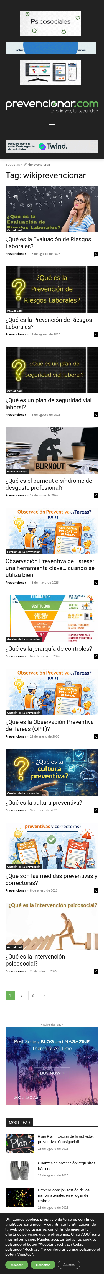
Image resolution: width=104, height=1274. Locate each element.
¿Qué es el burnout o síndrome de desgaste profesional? (49, 484)
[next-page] (44, 995)
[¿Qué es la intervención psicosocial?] (52, 926)
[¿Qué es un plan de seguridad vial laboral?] (52, 370)
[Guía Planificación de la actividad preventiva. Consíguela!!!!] (20, 1143)
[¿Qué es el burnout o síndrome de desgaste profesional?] (52, 450)
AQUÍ (86, 1234)
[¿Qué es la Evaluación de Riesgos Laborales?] (52, 209)
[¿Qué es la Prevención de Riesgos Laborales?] (52, 289)
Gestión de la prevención (23, 552)
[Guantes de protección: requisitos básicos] (20, 1170)
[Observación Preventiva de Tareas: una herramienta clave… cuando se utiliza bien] (52, 531)
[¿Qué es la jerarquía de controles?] (52, 618)
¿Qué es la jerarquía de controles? (49, 648)
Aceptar (17, 1265)
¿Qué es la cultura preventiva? (44, 802)
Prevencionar (16, 254)
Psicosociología (17, 471)
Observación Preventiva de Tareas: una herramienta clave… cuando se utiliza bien (50, 568)
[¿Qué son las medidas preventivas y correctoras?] (52, 846)
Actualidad (14, 230)
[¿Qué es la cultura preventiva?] (52, 772)
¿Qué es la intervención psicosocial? (35, 960)
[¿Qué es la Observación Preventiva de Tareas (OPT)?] (52, 692)
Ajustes (69, 1265)
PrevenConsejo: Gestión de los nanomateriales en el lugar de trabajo (64, 1195)
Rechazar (43, 1265)
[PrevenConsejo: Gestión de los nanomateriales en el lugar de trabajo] (20, 1197)
